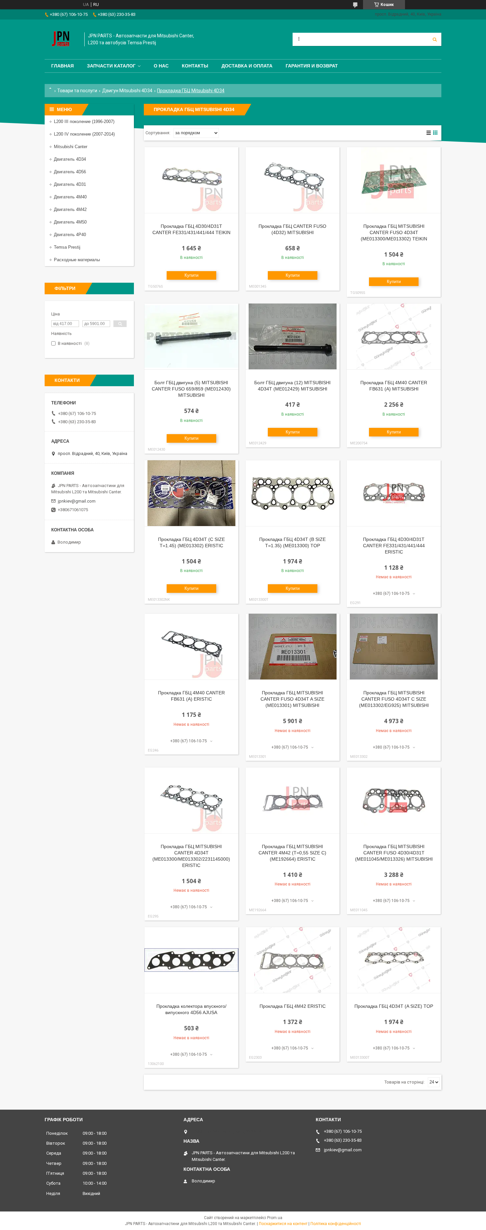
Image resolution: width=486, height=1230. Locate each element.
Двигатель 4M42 (70, 209)
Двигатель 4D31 (70, 184)
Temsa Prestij (67, 247)
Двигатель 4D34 (70, 159)
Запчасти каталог (111, 65)
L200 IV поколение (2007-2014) (84, 134)
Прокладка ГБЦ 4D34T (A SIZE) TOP (393, 1006)
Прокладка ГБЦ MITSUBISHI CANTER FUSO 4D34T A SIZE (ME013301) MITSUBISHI (292, 699)
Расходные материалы (77, 259)
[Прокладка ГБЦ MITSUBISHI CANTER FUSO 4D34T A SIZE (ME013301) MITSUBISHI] (293, 647)
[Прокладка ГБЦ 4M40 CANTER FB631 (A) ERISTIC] (191, 647)
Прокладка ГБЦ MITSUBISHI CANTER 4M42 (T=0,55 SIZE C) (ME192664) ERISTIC (292, 853)
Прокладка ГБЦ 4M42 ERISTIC (293, 1006)
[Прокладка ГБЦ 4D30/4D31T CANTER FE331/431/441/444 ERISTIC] (394, 493)
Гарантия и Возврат (312, 65)
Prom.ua (274, 1217)
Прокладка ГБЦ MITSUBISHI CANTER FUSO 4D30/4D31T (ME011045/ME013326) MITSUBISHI (394, 853)
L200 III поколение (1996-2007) (84, 121)
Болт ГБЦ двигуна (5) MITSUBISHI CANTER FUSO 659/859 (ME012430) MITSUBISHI (191, 389)
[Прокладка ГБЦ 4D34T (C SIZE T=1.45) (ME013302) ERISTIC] (191, 493)
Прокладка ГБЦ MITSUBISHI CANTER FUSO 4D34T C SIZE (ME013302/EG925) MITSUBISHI (394, 699)
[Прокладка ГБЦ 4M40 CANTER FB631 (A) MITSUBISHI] (394, 337)
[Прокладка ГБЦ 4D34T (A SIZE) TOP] (394, 960)
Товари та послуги (77, 90)
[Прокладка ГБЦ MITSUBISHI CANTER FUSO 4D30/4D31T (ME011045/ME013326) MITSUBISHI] (394, 800)
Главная (62, 65)
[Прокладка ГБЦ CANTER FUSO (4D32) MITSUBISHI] (293, 180)
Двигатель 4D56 (70, 171)
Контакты (195, 65)
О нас (161, 65)
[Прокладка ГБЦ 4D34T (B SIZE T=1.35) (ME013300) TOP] (293, 493)
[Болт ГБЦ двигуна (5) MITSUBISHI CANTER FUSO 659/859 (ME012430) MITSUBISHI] (191, 337)
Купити (191, 275)
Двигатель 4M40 (70, 196)
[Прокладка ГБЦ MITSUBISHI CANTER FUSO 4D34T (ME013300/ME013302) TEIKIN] (394, 180)
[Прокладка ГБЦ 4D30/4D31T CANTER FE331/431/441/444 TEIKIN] (191, 180)
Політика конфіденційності (335, 1223)
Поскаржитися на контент (283, 1223)
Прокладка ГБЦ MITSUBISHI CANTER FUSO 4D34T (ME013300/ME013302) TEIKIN (394, 232)
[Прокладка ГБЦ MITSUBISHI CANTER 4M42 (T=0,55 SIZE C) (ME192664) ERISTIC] (293, 800)
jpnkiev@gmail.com (77, 501)
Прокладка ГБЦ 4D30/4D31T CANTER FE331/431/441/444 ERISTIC (394, 545)
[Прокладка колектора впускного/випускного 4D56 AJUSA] (191, 960)
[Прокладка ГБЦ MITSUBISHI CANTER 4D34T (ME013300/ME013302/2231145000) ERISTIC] (191, 800)
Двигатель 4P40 (70, 234)
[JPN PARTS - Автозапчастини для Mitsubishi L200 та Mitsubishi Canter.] (61, 39)
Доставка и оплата (247, 65)
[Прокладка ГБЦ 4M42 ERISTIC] (293, 960)
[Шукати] (434, 39)
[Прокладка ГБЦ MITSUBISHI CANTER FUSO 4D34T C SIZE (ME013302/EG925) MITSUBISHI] (394, 647)
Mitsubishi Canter (70, 146)
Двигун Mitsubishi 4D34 (127, 90)
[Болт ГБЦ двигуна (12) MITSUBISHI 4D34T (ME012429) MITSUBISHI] (293, 337)
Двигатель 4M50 (70, 222)
